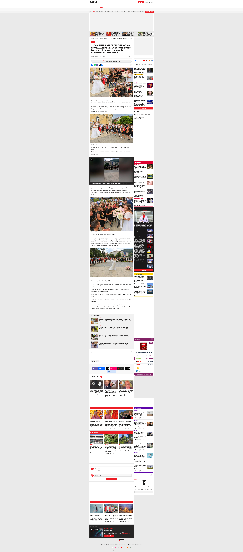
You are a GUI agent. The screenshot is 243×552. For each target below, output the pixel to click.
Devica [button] (149, 477)
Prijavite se (110, 535)
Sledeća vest (126, 351)
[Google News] (152, 60)
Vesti (97, 38)
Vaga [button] (152, 477)
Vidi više (144, 492)
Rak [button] (144, 477)
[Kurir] (93, 2)
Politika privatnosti (130, 544)
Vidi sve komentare (111, 478)
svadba (93, 361)
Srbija (100, 38)
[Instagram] (138, 60)
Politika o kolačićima (119, 544)
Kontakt (107, 544)
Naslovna (93, 38)
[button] (130, 56)
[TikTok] (146, 60)
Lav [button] (146, 477)
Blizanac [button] (140, 477)
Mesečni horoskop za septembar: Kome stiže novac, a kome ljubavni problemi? (112, 11)
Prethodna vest (97, 351)
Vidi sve (144, 270)
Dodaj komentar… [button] (99, 475)
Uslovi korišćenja (138, 544)
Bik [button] (137, 477)
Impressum (112, 544)
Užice (98, 361)
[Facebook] (135, 60)
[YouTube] (144, 60)
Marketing (103, 544)
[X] (141, 60)
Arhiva (125, 544)
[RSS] (149, 60)
